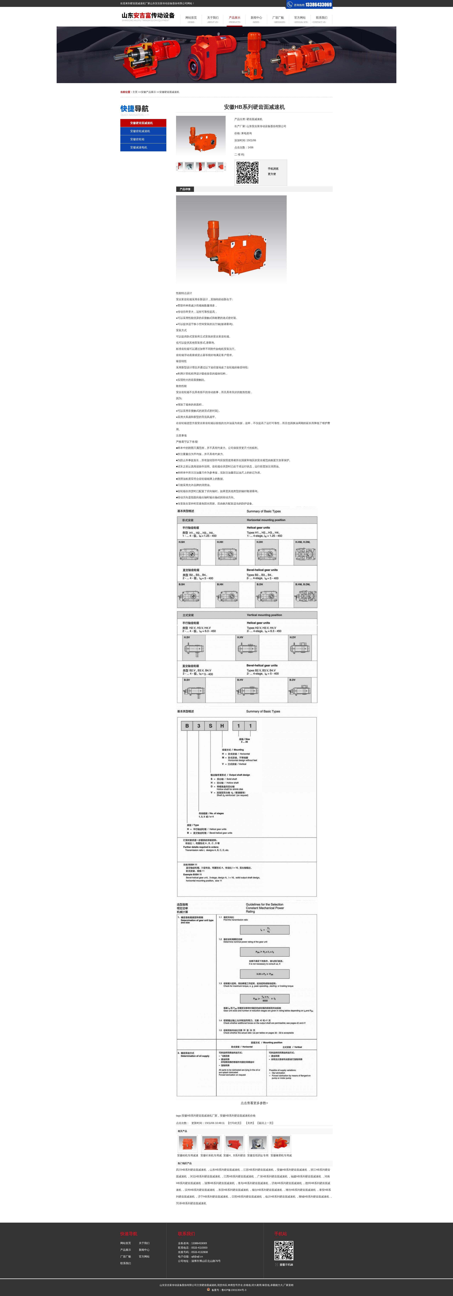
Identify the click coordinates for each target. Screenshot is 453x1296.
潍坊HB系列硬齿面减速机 (301, 1189)
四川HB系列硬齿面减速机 (191, 1169)
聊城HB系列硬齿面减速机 (314, 1196)
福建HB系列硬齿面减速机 (306, 1176)
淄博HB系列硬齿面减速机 (219, 1183)
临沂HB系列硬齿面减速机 (280, 1196)
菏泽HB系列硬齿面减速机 (191, 1203)
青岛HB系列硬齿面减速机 (253, 1183)
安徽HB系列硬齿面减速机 (292, 1169)
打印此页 (234, 1122)
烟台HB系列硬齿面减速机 (267, 1189)
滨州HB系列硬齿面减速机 (200, 1189)
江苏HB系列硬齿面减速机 (258, 1169)
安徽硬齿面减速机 (169, 92)
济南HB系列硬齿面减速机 (287, 1183)
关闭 (250, 1122)
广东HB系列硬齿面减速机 (272, 1176)
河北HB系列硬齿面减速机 (205, 1176)
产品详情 (185, 189)
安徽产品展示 (148, 92)
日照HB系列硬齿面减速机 (247, 1196)
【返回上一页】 (265, 1122)
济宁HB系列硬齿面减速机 (213, 1196)
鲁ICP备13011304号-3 (234, 1290)
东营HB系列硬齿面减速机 (233, 1189)
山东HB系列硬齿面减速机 (225, 1169)
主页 (135, 92)
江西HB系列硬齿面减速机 (239, 1176)
